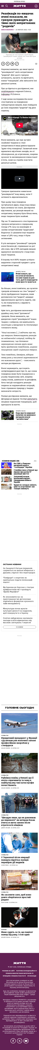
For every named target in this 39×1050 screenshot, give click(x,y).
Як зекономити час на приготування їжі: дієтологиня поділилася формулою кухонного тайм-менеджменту (18, 600)
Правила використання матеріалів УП (19, 973)
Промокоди (31, 976)
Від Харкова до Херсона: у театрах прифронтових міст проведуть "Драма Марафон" (18, 589)
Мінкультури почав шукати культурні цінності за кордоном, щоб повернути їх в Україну (17, 610)
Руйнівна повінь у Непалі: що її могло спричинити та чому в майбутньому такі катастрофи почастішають (17, 781)
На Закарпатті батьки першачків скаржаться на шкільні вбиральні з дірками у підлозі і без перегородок (19, 570)
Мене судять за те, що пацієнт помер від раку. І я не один (17, 933)
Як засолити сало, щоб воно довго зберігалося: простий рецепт (16, 897)
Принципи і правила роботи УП (14, 976)
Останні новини (12, 564)
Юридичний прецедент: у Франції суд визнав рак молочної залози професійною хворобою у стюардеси (19, 742)
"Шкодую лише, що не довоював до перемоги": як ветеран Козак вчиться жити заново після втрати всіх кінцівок (18, 821)
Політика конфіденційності (26, 971)
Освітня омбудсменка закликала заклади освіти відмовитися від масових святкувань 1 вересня (17, 620)
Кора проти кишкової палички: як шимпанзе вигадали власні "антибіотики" (26, 416)
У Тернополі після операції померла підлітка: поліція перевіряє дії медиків (15, 860)
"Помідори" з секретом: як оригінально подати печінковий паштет (17, 580)
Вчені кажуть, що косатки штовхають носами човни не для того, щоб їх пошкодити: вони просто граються (27, 278)
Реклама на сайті (8, 971)
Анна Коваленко (7, 30)
